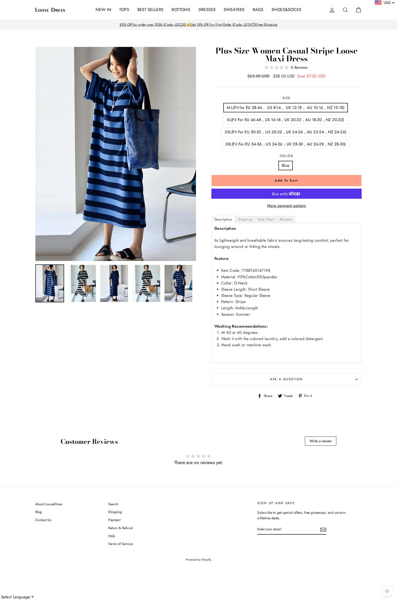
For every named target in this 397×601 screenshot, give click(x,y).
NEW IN (103, 10)
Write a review (320, 441)
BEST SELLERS (150, 10)
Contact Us (43, 520)
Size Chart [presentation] (266, 219)
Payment (114, 520)
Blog (38, 512)
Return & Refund (120, 528)
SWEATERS (234, 10)
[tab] (223, 219)
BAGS (258, 10)
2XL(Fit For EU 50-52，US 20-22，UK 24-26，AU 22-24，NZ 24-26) (285, 132)
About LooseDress (48, 504)
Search (113, 504)
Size (287, 98)
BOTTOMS (181, 10)
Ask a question (286, 379)
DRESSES (207, 10)
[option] (198, 24)
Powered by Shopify (198, 559)
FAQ (111, 536)
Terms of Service (120, 543)
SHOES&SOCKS (286, 10)
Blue (285, 165)
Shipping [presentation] (245, 219)
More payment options (286, 205)
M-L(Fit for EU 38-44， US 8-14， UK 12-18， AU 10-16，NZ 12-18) (285, 107)
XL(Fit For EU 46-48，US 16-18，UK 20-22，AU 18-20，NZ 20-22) (285, 119)
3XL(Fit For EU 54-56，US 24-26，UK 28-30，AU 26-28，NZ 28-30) (285, 144)
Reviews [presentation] (286, 219)
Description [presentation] (223, 219)
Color (286, 155)
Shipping (115, 512)
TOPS (124, 10)
